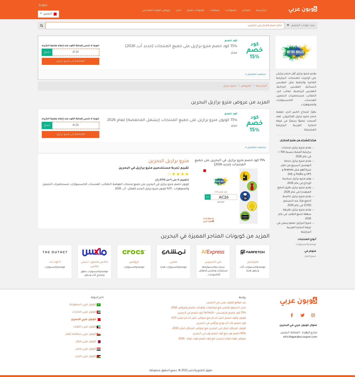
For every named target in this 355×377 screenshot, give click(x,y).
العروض (246, 86)
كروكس (134, 262)
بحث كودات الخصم (302, 25)
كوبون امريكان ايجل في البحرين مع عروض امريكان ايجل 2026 (209, 328)
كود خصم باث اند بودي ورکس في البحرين (221, 323)
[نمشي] (173, 252)
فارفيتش (252, 262)
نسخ (47, 52)
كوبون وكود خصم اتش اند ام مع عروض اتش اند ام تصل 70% (208, 318)
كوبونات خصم (195, 10)
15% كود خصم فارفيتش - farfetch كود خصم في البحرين (211, 313)
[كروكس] (134, 252)
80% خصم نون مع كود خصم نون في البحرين (219, 333)
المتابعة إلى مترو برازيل (70, 61)
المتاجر (246, 10)
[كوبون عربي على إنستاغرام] (313, 316)
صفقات (214, 10)
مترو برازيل (230, 86)
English (43, 5)
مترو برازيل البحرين (168, 161)
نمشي (173, 262)
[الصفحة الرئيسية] (303, 9)
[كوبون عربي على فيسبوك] (292, 316)
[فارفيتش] (252, 252)
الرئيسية (261, 10)
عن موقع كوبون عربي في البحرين (226, 302)
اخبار (178, 10)
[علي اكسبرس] (213, 252)
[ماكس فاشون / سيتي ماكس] (94, 252)
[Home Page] (298, 301)
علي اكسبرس (213, 262)
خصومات (231, 10)
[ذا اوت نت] (55, 252)
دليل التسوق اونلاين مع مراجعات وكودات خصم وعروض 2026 (208, 307)
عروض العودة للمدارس (156, 10)
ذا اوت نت (55, 262)
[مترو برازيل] (296, 52)
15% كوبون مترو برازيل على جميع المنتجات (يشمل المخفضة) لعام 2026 (172, 120)
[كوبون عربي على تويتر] (302, 316)
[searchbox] (164, 25)
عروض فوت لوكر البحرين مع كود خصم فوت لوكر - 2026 (212, 338)
